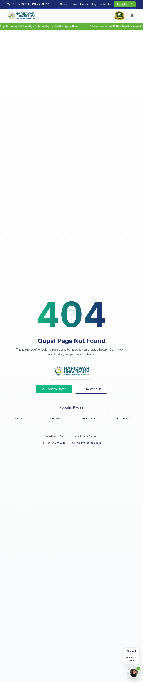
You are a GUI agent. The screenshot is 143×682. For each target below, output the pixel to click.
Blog (93, 4)
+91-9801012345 (56, 442)
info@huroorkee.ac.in (88, 442)
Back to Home (56, 389)
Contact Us (105, 4)
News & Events (79, 4)
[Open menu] (132, 15)
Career (64, 4)
